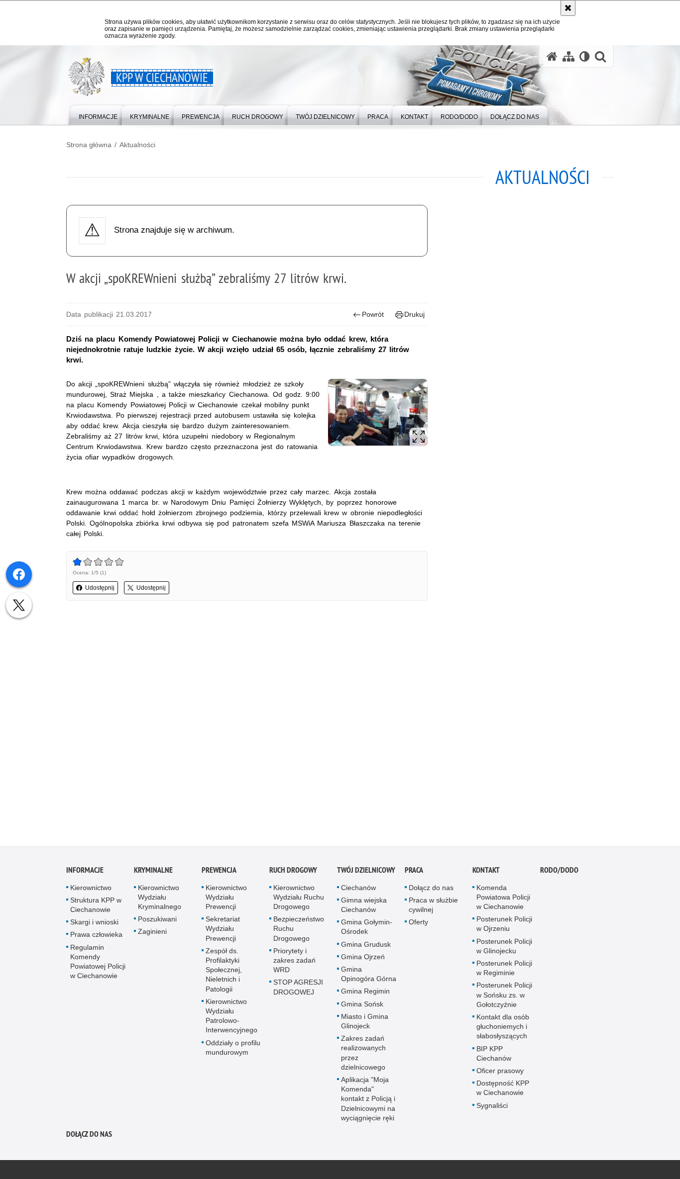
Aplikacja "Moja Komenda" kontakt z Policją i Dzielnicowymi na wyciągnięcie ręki (368, 1101)
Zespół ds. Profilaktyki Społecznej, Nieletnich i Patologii (224, 972)
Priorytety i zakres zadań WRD (294, 962)
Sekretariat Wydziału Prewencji (223, 930)
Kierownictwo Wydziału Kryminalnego (159, 899)
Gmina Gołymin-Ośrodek (366, 928)
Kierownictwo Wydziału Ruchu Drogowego (298, 899)
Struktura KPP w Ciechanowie (95, 906)
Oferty (418, 924)
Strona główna (89, 145)
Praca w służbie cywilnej (433, 906)
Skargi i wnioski (94, 924)
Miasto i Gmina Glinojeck (364, 1023)
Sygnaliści (492, 1107)
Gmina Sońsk (362, 1006)
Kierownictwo (91, 890)
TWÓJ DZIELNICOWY (366, 872)
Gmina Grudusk (366, 946)
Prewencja (219, 872)
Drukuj (414, 314)
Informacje (85, 872)
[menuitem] (98, 114)
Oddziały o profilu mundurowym (233, 1049)
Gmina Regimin (365, 993)
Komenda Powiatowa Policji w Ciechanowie (503, 899)
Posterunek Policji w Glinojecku (504, 948)
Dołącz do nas (431, 890)
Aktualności (137, 145)
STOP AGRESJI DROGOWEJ (298, 989)
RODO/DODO (559, 872)
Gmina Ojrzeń (363, 959)
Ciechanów (358, 890)
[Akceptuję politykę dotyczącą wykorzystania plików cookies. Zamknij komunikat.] (568, 8)
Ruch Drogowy (293, 872)
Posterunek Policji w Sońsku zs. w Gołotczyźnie (504, 996)
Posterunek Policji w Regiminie (504, 970)
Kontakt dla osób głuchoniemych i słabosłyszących (502, 1028)
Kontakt (486, 872)
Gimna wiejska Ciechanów (364, 906)
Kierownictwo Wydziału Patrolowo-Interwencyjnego (231, 1017)
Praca (414, 872)
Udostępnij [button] (99, 587)
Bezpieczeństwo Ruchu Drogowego (298, 930)
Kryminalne (153, 872)
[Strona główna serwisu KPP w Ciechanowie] (552, 56)
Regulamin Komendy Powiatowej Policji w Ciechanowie (97, 963)
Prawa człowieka (96, 936)
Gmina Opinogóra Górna (368, 976)
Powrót (373, 314)
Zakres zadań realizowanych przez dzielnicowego (363, 1054)
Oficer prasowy (500, 1073)
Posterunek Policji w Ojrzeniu (504, 925)
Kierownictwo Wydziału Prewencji (226, 899)
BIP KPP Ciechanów (493, 1055)
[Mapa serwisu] (568, 56)
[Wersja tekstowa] (584, 56)
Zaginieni (152, 933)
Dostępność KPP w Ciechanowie (502, 1089)
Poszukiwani (157, 921)
